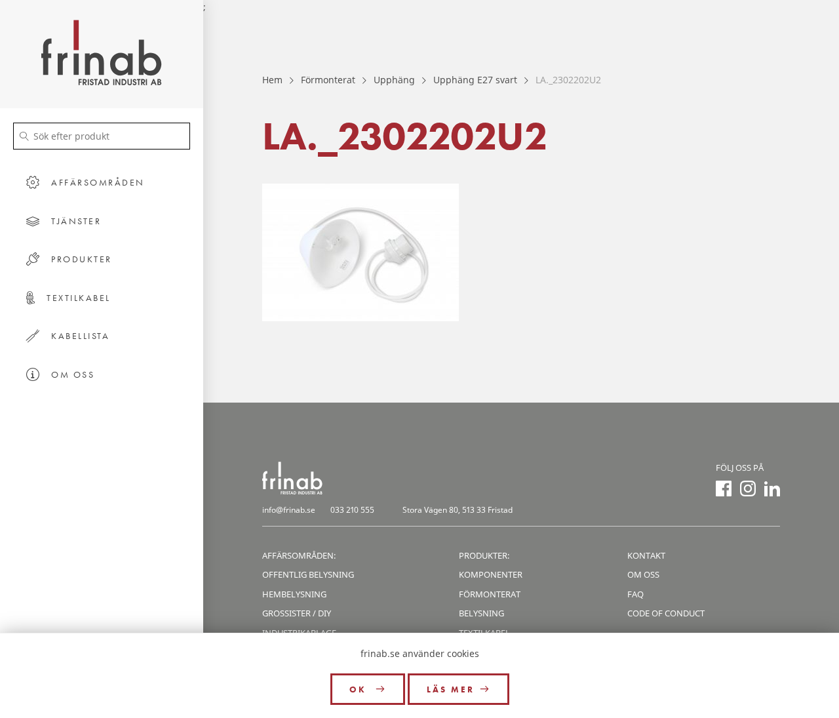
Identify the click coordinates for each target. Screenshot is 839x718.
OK (359, 689)
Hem (272, 79)
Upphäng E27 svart (475, 79)
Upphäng (394, 79)
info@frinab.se (288, 509)
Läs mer (451, 689)
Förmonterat (328, 79)
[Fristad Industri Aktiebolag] (101, 54)
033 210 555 (352, 509)
